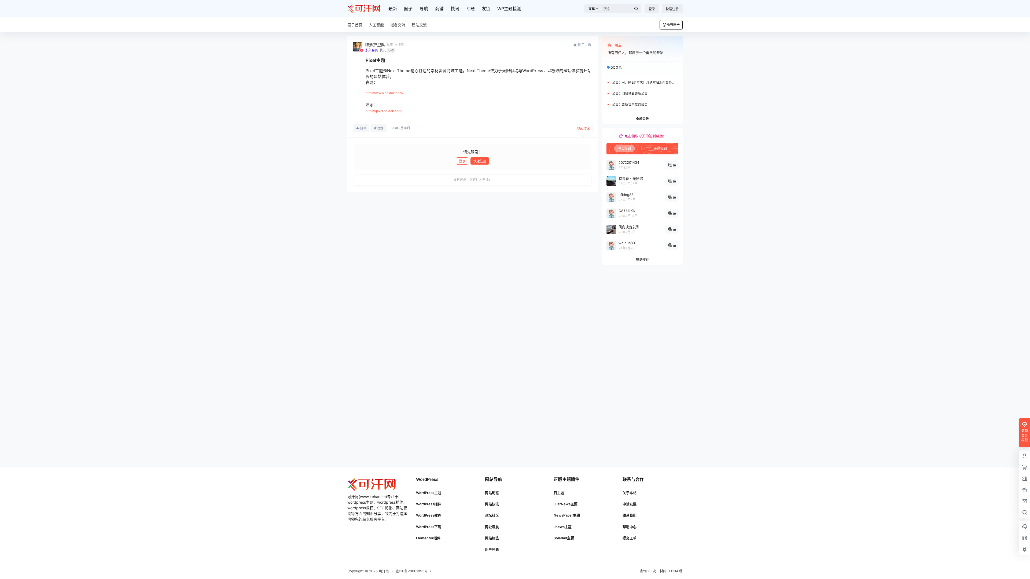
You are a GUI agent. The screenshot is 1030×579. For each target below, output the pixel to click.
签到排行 (642, 260)
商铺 (439, 8)
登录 (652, 9)
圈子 (408, 8)
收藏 (380, 128)
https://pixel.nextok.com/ (384, 111)
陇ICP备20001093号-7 (413, 571)
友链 (486, 8)
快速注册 (672, 9)
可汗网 (383, 571)
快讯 (455, 8)
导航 (424, 8)
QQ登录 (616, 67)
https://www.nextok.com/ (384, 93)
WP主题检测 (509, 8)
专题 (470, 8)
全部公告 (642, 119)
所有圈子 (673, 25)
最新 (392, 8)
